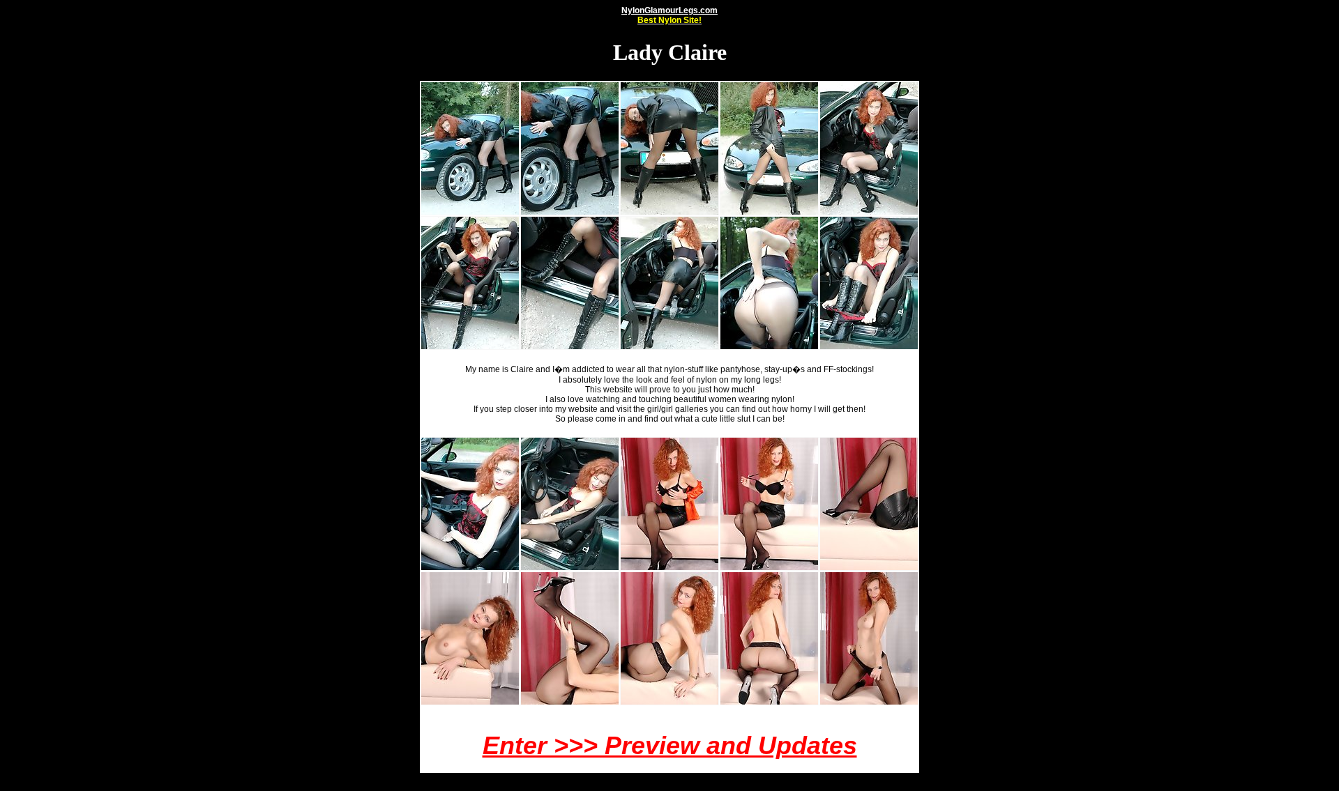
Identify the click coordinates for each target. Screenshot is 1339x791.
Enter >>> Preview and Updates (670, 745)
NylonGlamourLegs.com (669, 15)
